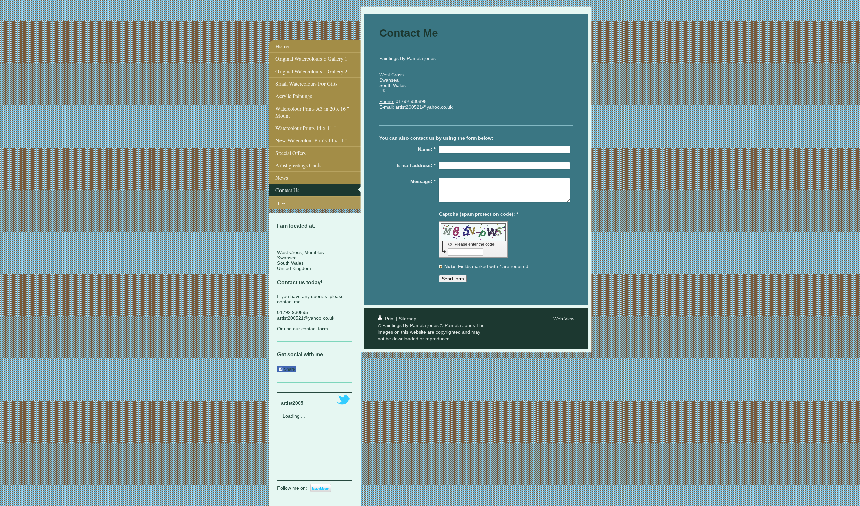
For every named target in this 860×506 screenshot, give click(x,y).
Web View (563, 318)
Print (390, 318)
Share (289, 369)
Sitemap (407, 318)
